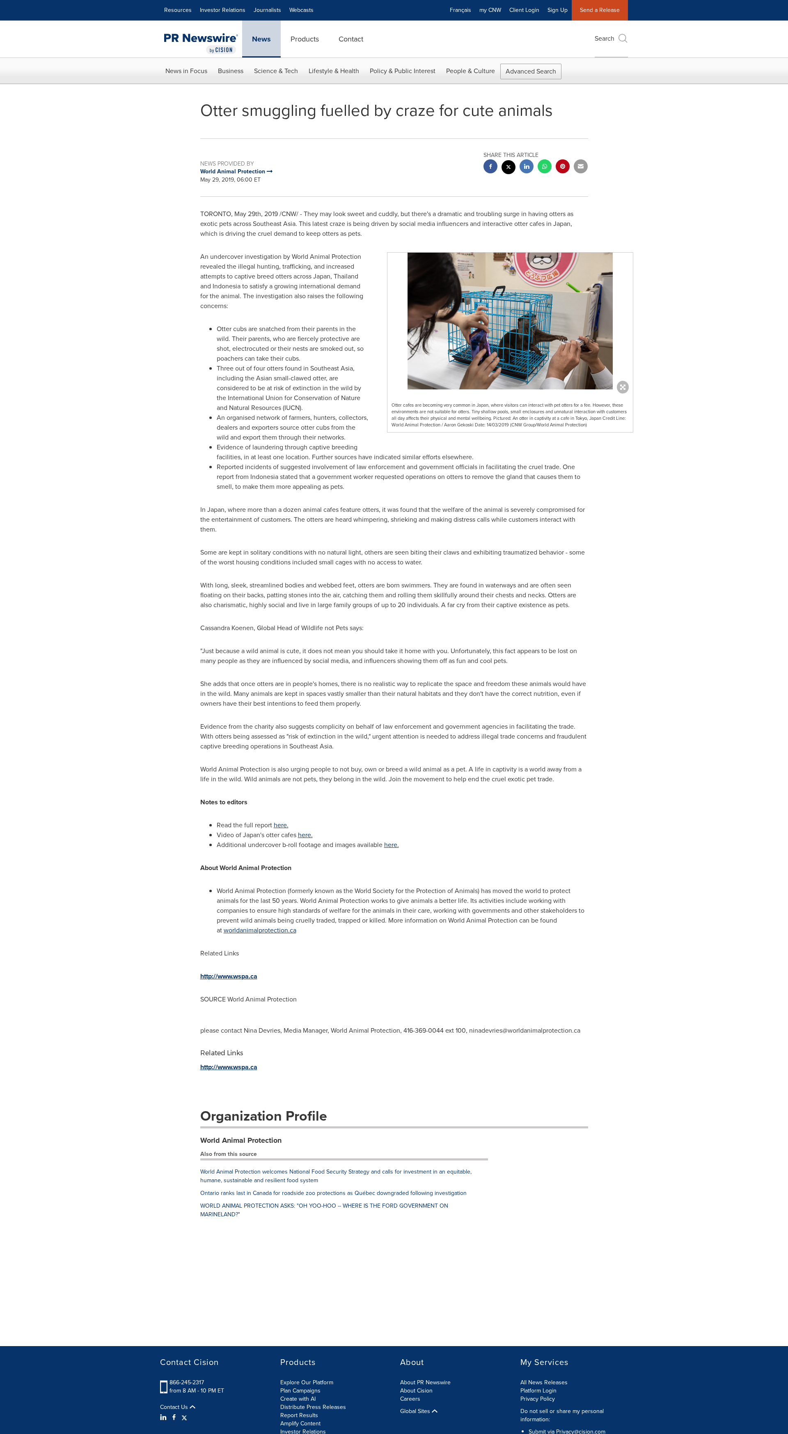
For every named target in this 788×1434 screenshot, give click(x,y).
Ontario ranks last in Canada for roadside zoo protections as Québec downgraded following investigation (333, 1193)
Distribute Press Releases (313, 1407)
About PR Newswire (425, 1382)
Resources (178, 10)
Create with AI (298, 1399)
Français (460, 10)
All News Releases (544, 1382)
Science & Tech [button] (276, 71)
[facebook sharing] (490, 167)
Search (604, 38)
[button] (510, 321)
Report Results (299, 1415)
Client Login (524, 10)
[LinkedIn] (164, 1417)
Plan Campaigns (300, 1390)
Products (305, 39)
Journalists (267, 10)
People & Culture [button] (470, 71)
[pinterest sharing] (563, 167)
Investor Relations (222, 10)
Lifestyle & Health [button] (334, 71)
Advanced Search (531, 71)
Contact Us (175, 1407)
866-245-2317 (187, 1382)
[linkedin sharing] (527, 167)
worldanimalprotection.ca (260, 930)
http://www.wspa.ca (228, 976)
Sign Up (557, 10)
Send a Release (600, 10)
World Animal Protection (241, 1140)
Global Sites (416, 1411)
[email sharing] (581, 167)
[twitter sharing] (508, 168)
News (261, 39)
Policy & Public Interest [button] (402, 71)
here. (281, 825)
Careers (410, 1399)
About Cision (416, 1390)
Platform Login (538, 1390)
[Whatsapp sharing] (545, 167)
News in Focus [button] (186, 71)
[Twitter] (184, 1417)
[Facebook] (174, 1417)
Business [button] (230, 71)
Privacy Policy (537, 1399)
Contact (351, 39)
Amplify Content (300, 1423)
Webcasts (301, 10)
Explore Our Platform (306, 1382)
